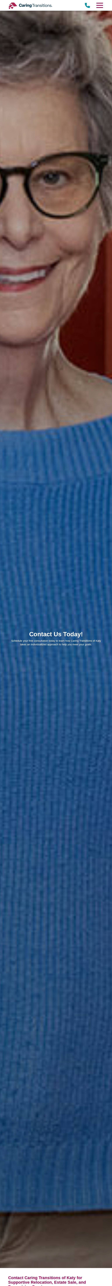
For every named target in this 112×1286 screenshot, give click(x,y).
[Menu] (99, 5)
